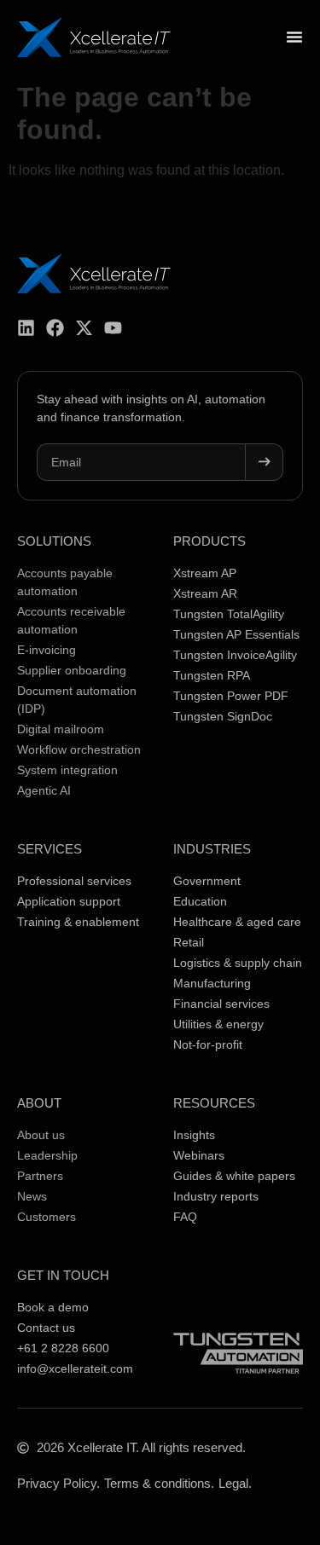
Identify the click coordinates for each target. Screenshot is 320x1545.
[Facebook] (55, 328)
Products (209, 541)
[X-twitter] (84, 328)
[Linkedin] (26, 328)
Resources (214, 1103)
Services (49, 849)
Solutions (54, 541)
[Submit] (264, 462)
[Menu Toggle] (294, 36)
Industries (212, 849)
